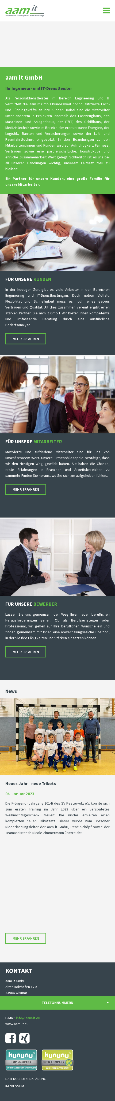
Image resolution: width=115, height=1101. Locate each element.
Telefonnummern (57, 1002)
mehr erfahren (26, 338)
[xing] (25, 1038)
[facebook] (11, 1038)
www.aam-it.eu (17, 1023)
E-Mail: (10, 1018)
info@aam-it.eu (28, 1018)
